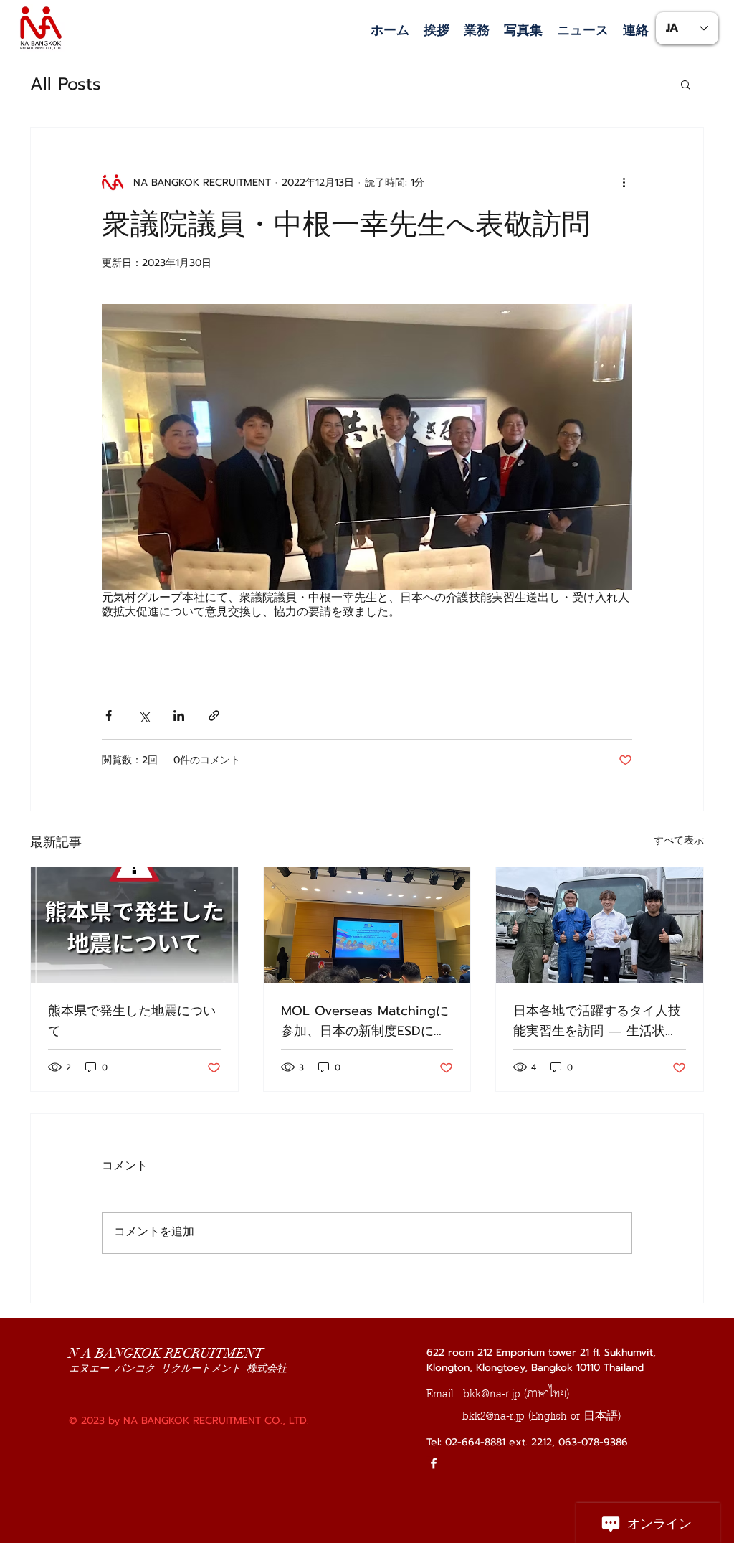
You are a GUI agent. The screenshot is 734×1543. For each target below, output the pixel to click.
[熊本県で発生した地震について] (134, 925)
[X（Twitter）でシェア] (144, 715)
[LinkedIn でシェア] (179, 715)
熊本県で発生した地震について (132, 1021)
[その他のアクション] (623, 182)
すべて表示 (679, 840)
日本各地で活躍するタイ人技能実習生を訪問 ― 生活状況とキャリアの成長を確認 (597, 1021)
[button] (477, 30)
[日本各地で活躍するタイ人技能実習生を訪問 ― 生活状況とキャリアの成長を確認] (599, 925)
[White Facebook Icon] (433, 1463)
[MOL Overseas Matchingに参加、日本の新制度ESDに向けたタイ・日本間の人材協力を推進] (367, 925)
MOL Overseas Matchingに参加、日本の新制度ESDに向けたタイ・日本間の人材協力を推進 (365, 1021)
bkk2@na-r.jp (493, 1416)
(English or (555, 1416)
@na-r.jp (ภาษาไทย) (525, 1393)
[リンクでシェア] (214, 715)
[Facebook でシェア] (108, 715)
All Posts (65, 84)
